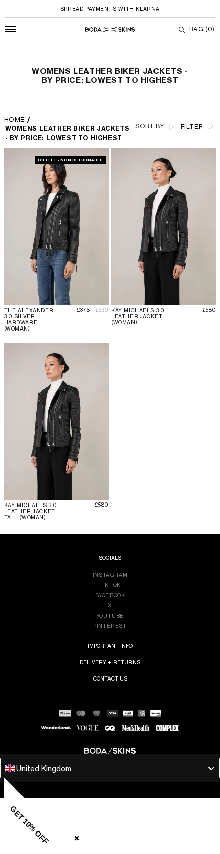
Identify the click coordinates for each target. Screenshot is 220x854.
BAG (202, 29)
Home (14, 119)
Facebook (110, 595)
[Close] (75, 836)
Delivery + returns (110, 662)
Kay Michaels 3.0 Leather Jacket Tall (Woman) (31, 511)
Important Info (110, 646)
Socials (110, 558)
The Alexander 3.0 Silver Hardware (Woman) (29, 319)
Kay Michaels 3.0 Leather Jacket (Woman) (138, 316)
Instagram (110, 575)
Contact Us (110, 678)
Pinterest (109, 626)
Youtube (110, 615)
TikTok (110, 585)
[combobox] (110, 768)
